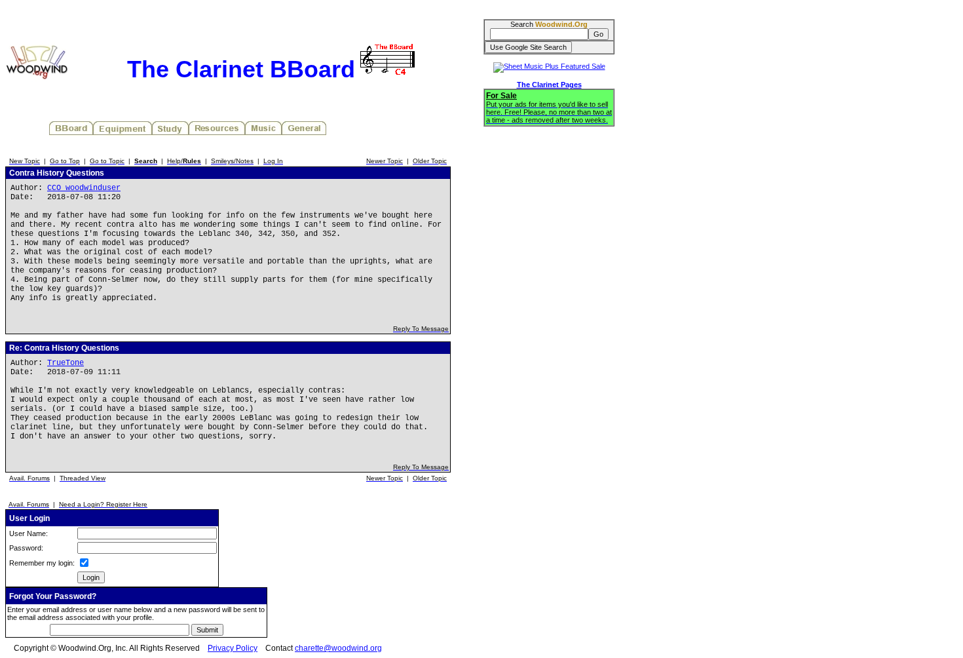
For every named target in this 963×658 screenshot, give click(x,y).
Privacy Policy (232, 648)
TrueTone (65, 363)
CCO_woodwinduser (84, 188)
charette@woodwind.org (338, 648)
